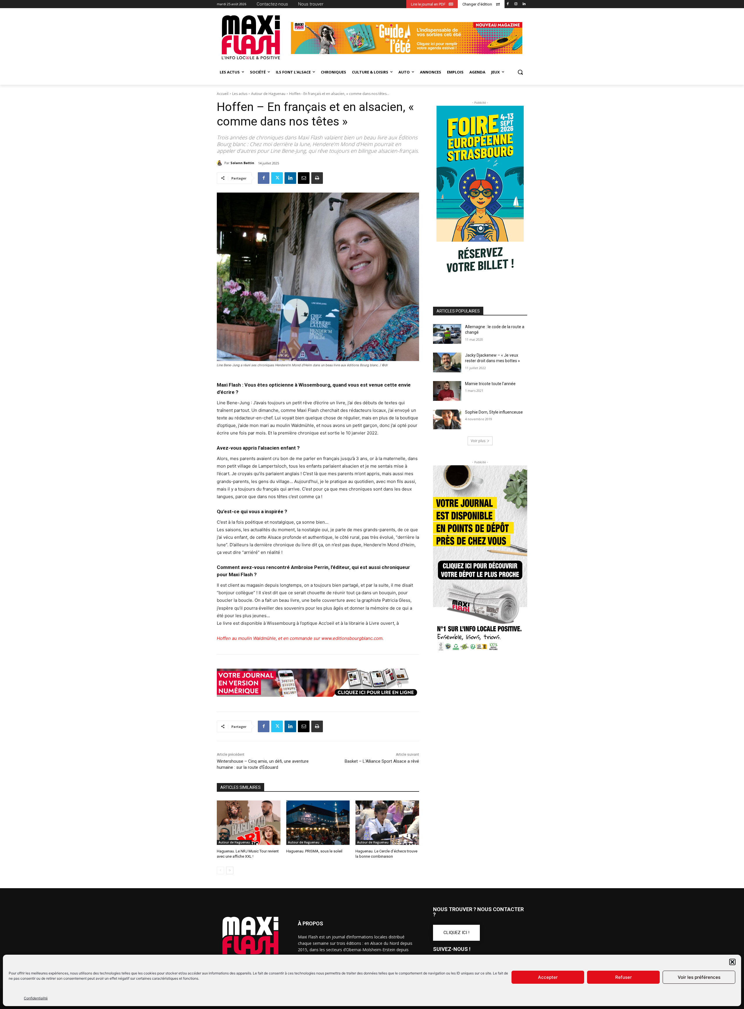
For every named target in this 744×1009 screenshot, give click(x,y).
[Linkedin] (524, 4)
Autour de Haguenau (268, 93)
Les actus (239, 93)
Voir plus (478, 440)
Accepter (548, 977)
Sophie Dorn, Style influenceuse (494, 412)
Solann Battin (242, 163)
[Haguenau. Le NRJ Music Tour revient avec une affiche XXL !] (248, 822)
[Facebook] (508, 4)
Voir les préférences (699, 977)
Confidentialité (36, 998)
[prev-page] (220, 870)
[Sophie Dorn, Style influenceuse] (447, 419)
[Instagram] (515, 4)
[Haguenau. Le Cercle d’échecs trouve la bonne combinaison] (387, 822)
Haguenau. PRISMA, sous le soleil (314, 851)
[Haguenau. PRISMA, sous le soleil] (318, 822)
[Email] (304, 178)
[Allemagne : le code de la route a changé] (447, 334)
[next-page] (229, 870)
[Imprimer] (317, 178)
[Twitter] (277, 178)
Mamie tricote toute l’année (490, 383)
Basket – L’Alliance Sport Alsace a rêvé (382, 761)
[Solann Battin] (220, 163)
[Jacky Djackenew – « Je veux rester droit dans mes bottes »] (447, 362)
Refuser (623, 977)
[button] (732, 962)
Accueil (222, 93)
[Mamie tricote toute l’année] (447, 391)
